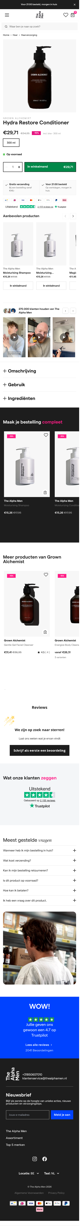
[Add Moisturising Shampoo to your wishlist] (46, 435)
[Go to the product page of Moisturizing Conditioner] (51, 243)
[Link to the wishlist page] (65, 15)
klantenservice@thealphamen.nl (45, 1078)
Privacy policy (56, 1193)
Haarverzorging (29, 35)
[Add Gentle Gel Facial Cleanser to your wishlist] (46, 574)
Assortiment (14, 1138)
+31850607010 (32, 1074)
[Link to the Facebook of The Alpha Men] (44, 1159)
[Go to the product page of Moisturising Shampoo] (18, 243)
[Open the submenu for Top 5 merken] (71, 1145)
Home (6, 35)
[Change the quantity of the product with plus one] (19, 167)
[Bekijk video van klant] (14, 337)
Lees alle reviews (37, 1044)
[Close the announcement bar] (75, 4)
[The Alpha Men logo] (39, 14)
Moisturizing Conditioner (43, 273)
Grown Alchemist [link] (17, 118)
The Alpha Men (16, 1131)
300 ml (11, 142)
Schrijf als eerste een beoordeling (40, 750)
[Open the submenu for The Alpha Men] (71, 1131)
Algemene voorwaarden (29, 1193)
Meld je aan (62, 1114)
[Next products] (73, 216)
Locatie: (25, 1173)
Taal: (47, 1173)
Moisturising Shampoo (17, 272)
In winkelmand (18, 285)
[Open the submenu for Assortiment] (71, 1138)
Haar (15, 35)
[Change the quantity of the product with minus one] (6, 167)
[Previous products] (65, 216)
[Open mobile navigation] (7, 15)
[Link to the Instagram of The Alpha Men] (34, 1159)
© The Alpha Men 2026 (40, 1187)
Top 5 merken (15, 1144)
